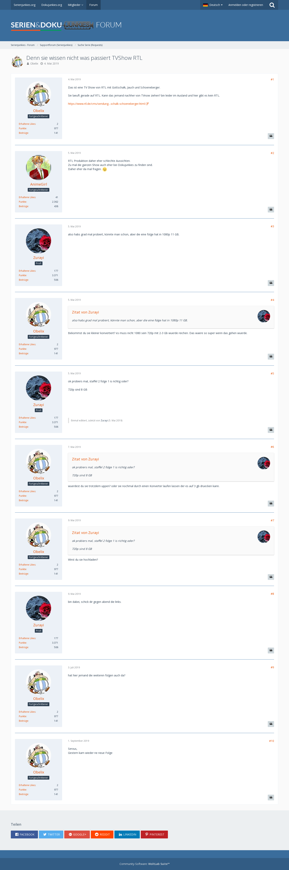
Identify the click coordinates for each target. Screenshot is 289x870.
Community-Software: (145, 864)
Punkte (22, 128)
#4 (272, 300)
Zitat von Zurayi (85, 312)
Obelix (34, 63)
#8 (272, 594)
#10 (271, 741)
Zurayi (104, 420)
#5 (272, 373)
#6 (272, 447)
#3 (272, 226)
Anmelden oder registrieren (245, 5)
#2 (272, 153)
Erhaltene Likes (27, 124)
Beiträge (23, 133)
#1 (272, 79)
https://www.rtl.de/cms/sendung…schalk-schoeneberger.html (106, 104)
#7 (272, 520)
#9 (272, 667)
